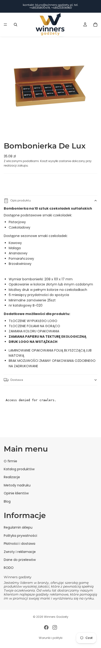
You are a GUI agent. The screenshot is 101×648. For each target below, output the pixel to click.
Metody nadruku (17, 485)
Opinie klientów (16, 493)
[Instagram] (55, 627)
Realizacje (12, 477)
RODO (9, 567)
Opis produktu (20, 200)
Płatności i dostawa (19, 543)
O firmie (10, 461)
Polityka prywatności (20, 535)
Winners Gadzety (56, 617)
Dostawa (16, 379)
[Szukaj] (15, 24)
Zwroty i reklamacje (20, 551)
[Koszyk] (95, 24)
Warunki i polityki (50, 638)
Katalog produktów (19, 469)
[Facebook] (46, 627)
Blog (7, 501)
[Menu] (5, 24)
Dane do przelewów (20, 559)
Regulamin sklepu (18, 527)
